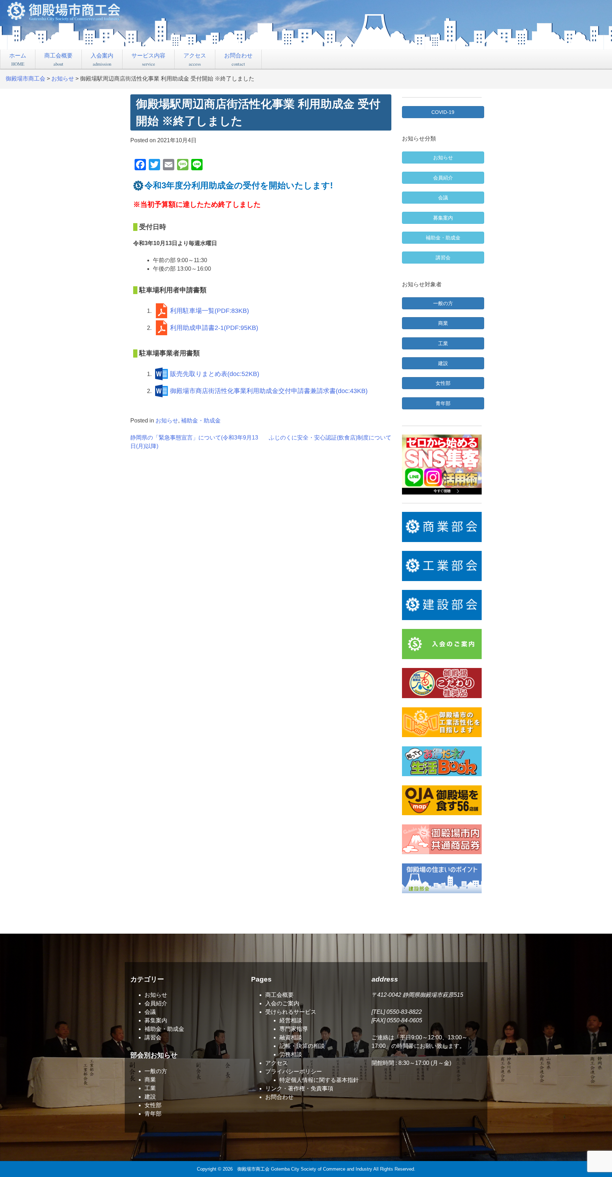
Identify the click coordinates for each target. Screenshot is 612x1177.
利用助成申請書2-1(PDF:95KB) (214, 327)
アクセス (194, 59)
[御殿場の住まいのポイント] (442, 878)
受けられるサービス (290, 1012)
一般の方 (155, 1071)
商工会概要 (58, 59)
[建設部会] (442, 605)
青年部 (153, 1114)
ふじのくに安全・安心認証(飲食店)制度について (330, 438)
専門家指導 (293, 1029)
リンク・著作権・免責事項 (299, 1088)
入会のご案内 (282, 1003)
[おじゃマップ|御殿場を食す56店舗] (442, 800)
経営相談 (290, 1020)
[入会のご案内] (442, 644)
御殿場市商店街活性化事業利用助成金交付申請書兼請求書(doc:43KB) (269, 390)
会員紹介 (155, 1003)
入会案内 (102, 59)
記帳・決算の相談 (302, 1046)
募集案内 (155, 1020)
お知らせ (166, 421)
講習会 (153, 1037)
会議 (150, 1012)
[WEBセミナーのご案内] (442, 464)
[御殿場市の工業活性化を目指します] (442, 722)
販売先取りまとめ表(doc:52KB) (214, 373)
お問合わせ (238, 59)
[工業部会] (442, 566)
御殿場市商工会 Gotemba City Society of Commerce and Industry (304, 1169)
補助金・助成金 (201, 421)
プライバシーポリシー (293, 1071)
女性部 (153, 1105)
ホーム (17, 59)
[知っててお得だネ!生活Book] (442, 761)
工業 (150, 1088)
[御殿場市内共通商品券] (442, 839)
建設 (150, 1097)
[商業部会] (442, 527)
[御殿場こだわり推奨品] (442, 683)
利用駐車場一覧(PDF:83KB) (209, 310)
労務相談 (290, 1054)
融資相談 (290, 1037)
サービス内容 (148, 59)
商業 (150, 1080)
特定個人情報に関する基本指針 (319, 1080)
